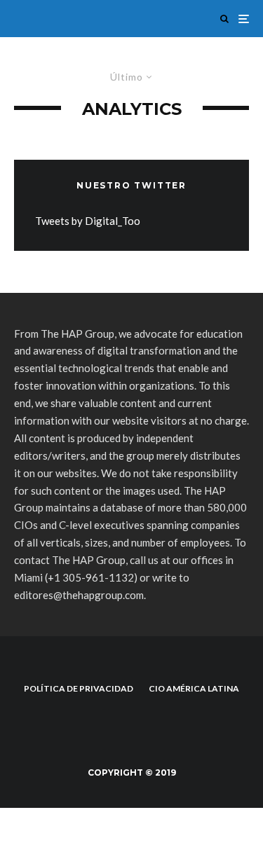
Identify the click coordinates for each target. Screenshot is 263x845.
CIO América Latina (194, 688)
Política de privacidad (78, 688)
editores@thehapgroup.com (79, 595)
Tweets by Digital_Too (87, 220)
